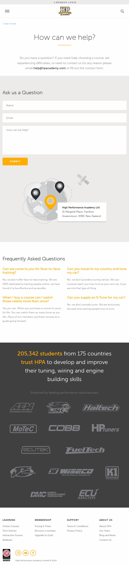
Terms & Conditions (77, 526)
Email (123, 118)
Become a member (45, 530)
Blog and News (107, 535)
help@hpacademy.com (49, 68)
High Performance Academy (65, 11)
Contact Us (105, 540)
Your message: (117, 130)
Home (12, 23)
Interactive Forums (13, 535)
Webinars (7, 540)
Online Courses (11, 526)
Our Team (104, 530)
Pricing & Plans (43, 526)
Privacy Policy (74, 530)
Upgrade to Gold (44, 535)
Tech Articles (9, 530)
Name (122, 105)
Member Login (65, 2)
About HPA (105, 526)
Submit (15, 161)
